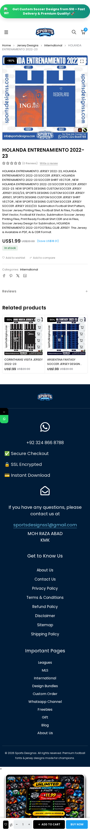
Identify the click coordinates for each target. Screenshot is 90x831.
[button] (82, 61)
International (53, 45)
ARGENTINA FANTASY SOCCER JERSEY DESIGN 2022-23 (63, 364)
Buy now (77, 824)
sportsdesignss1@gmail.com (45, 525)
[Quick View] (38, 334)
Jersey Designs (27, 45)
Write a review (49, 163)
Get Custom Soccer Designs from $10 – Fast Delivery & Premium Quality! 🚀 (48, 11)
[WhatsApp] (4, 419)
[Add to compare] (42, 258)
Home (6, 45)
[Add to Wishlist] (6, 825)
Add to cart (51, 824)
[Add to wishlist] (13, 258)
